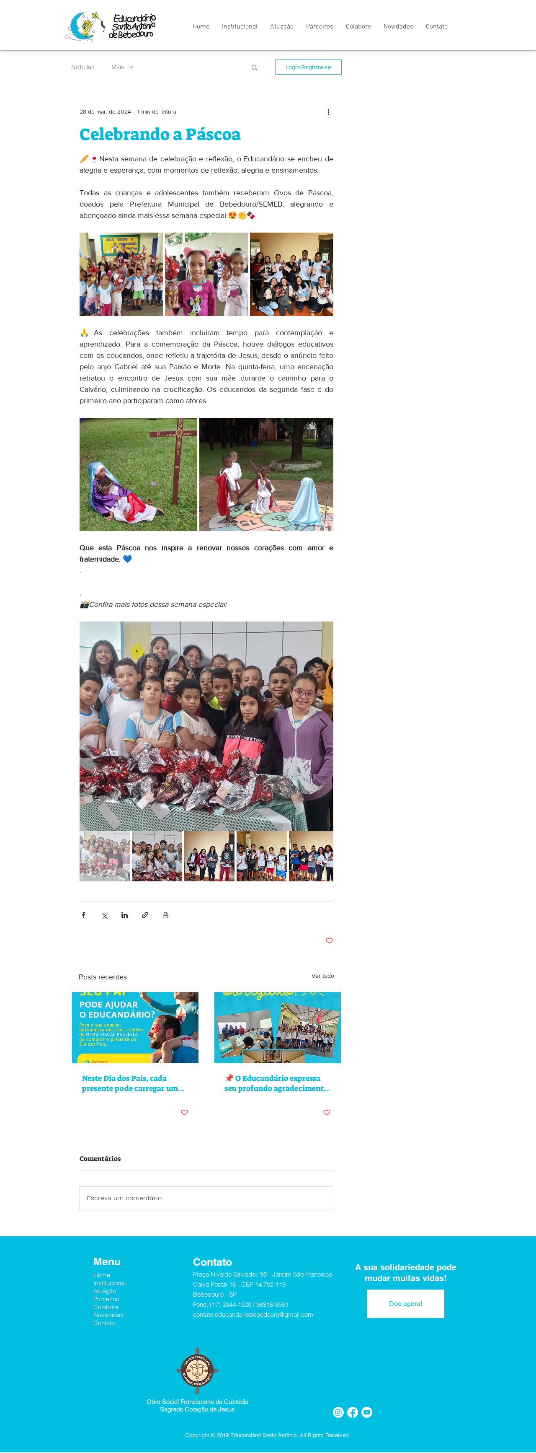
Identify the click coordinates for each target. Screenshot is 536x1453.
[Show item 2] (157, 856)
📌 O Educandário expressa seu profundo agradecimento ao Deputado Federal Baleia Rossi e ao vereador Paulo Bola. (276, 1083)
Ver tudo (323, 975)
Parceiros (106, 1299)
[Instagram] (338, 1412)
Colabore (106, 1307)
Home (101, 1275)
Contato (104, 1323)
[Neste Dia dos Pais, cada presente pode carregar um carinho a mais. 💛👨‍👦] (135, 1027)
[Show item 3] (209, 856)
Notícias (83, 67)
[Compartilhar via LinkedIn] (125, 915)
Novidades (108, 1315)
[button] (254, 67)
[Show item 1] (105, 856)
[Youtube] (366, 1412)
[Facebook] (352, 1412)
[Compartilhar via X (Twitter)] (104, 915)
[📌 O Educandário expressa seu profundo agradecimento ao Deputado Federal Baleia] (277, 1027)
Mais (117, 67)
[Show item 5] (314, 856)
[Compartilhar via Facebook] (84, 915)
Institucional (109, 1283)
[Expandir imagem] (121, 274)
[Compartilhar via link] (145, 915)
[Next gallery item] (323, 726)
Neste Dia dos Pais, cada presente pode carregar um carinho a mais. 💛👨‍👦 (130, 1083)
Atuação (104, 1291)
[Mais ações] (328, 111)
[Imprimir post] (166, 915)
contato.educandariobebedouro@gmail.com (253, 1314)
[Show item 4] (262, 856)
